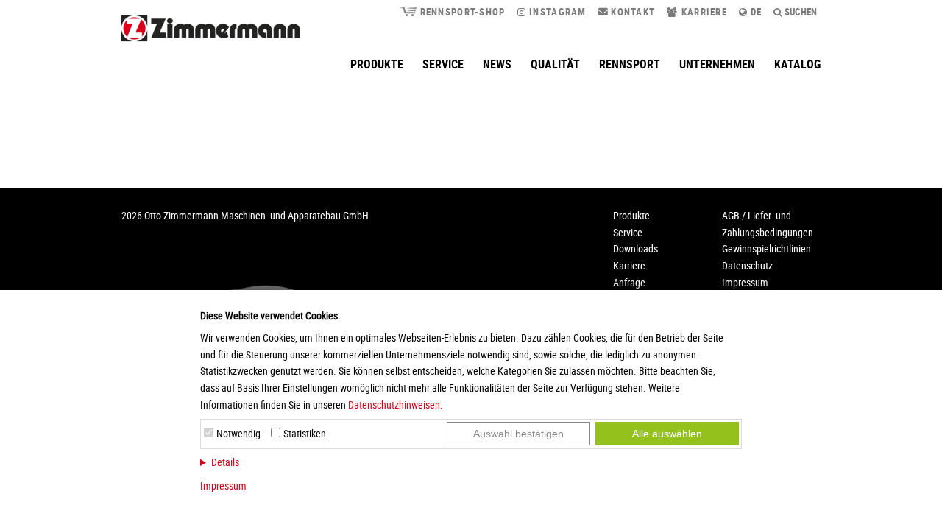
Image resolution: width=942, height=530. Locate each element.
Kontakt (632, 11)
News (497, 64)
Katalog (797, 64)
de (755, 11)
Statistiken (304, 433)
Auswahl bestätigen (518, 433)
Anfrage (629, 282)
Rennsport (629, 64)
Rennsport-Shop (461, 11)
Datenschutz (747, 265)
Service (443, 64)
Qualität (555, 64)
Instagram (556, 11)
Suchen (799, 11)
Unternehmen (717, 64)
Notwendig (238, 433)
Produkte (376, 64)
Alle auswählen (667, 433)
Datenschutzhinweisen (394, 404)
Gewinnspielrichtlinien (766, 248)
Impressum (223, 485)
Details (225, 462)
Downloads (635, 248)
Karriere (702, 11)
